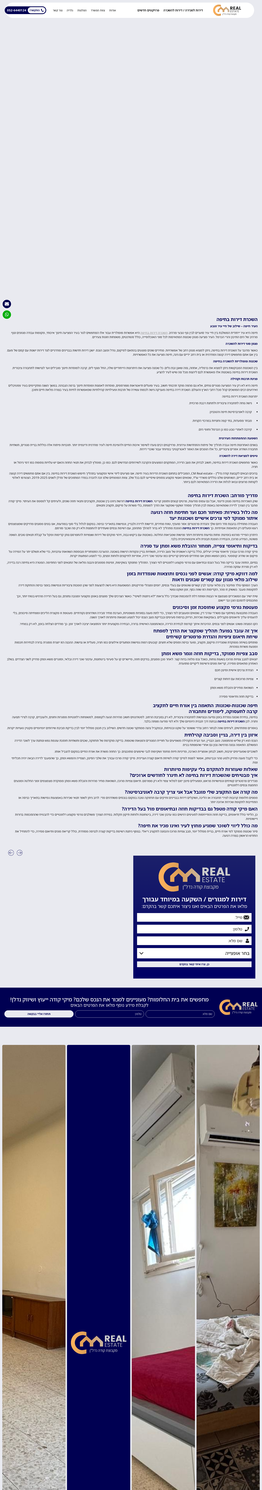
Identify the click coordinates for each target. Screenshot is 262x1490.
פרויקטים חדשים (148, 10)
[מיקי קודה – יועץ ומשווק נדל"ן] (227, 10)
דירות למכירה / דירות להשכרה (183, 10)
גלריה (70, 10)
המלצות (82, 10)
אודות (112, 10)
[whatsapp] (6, 314)
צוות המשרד (98, 10)
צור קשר (57, 10)
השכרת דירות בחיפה (154, 333)
